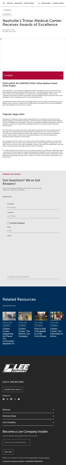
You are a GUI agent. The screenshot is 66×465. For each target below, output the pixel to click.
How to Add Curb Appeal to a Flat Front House (40, 332)
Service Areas (29, 3)
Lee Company (9, 422)
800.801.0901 (46, 3)
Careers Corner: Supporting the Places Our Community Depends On (8, 336)
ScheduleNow (58, 3)
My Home (38, 325)
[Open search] (39, 3)
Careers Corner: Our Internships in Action (56, 332)
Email (9, 227)
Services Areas (9, 416)
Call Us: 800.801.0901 (13, 382)
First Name (10, 204)
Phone (9, 235)
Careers (6, 325)
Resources (19, 3)
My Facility (7, 14)
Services (10, 3)
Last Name (10, 212)
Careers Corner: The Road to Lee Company (24, 332)
